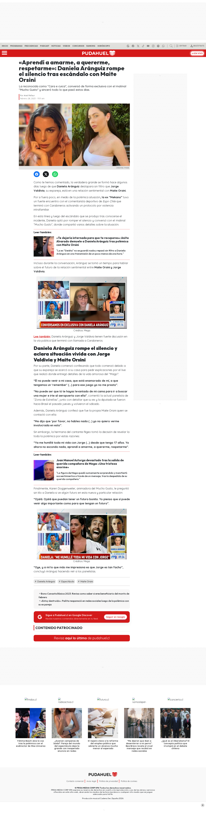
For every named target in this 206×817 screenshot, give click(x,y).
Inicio (5, 46)
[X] (138, 45)
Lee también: (42, 336)
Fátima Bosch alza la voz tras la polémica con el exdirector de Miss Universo (30, 743)
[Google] (128, 45)
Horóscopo (104, 46)
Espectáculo (67, 581)
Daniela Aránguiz (46, 581)
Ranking (90, 46)
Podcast (44, 46)
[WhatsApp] (55, 174)
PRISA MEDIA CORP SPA (88, 788)
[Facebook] (133, 45)
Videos (66, 46)
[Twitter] (46, 174)
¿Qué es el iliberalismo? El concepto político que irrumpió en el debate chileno (175, 745)
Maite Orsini (86, 581)
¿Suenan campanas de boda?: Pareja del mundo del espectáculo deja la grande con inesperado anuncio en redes (67, 746)
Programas (16, 46)
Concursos (78, 46)
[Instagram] (153, 45)
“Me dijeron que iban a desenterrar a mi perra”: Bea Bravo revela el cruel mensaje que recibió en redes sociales (139, 746)
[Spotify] (158, 45)
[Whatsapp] (163, 45)
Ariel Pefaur (29, 95)
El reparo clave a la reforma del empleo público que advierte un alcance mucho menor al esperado (103, 745)
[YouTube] (148, 45)
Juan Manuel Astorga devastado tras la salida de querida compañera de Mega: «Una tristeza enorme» (90, 463)
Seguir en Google (115, 617)
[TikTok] (143, 45)
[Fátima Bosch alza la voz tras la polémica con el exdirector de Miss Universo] (31, 723)
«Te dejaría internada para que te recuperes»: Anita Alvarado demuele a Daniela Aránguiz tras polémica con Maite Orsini (92, 241)
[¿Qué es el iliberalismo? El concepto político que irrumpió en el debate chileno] (175, 723)
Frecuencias (31, 46)
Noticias (55, 46)
